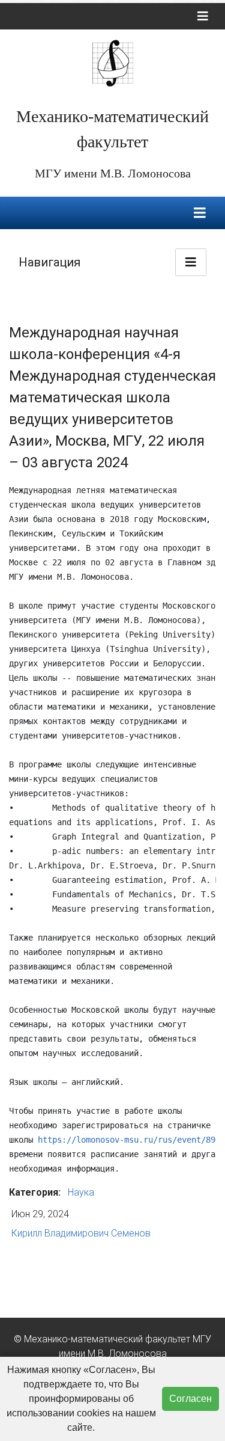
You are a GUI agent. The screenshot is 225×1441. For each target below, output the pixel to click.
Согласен (190, 1398)
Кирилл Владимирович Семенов (81, 1233)
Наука (81, 1192)
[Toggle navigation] (202, 16)
